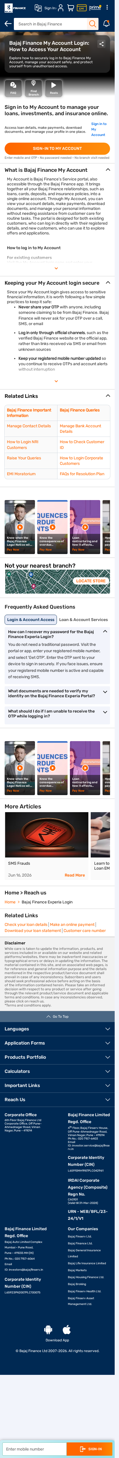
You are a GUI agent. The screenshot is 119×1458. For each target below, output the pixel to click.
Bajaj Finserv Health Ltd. (84, 1290)
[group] (57, 581)
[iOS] (66, 1329)
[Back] (8, 23)
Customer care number (85, 929)
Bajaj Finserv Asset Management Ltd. (81, 1300)
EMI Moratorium (21, 473)
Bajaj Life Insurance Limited (87, 1262)
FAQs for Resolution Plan (82, 473)
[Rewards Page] (95, 8)
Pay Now (13, 549)
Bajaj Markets (77, 1269)
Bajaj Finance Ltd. (80, 1242)
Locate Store (86, 580)
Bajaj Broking (77, 1283)
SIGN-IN (95, 1449)
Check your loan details (26, 923)
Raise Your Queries (24, 458)
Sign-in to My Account (57, 148)
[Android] (48, 1329)
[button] (57, 396)
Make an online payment (72, 923)
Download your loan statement (33, 929)
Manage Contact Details (29, 426)
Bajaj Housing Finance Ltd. (86, 1276)
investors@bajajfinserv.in (26, 1269)
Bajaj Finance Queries (80, 410)
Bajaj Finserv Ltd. (80, 1235)
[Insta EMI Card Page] (82, 8)
